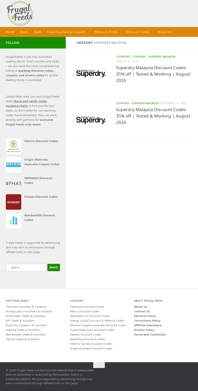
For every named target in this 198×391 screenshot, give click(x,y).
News (24, 32)
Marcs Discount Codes (85, 311)
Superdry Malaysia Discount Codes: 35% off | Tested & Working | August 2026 (153, 73)
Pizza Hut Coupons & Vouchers (26, 325)
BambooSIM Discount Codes (39, 217)
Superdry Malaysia (162, 56)
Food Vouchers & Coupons (66, 32)
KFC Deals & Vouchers (20, 320)
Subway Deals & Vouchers (23, 329)
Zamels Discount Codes (85, 334)
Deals (37, 32)
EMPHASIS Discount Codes (38, 180)
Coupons (139, 56)
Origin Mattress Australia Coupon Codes (41, 161)
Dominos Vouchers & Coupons (26, 306)
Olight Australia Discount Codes (91, 348)
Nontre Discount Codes (41, 141)
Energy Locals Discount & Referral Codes (97, 320)
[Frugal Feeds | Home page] (19, 13)
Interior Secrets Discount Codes (91, 343)
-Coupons (123, 56)
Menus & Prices (105, 32)
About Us (163, 32)
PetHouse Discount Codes (87, 306)
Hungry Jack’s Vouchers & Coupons (29, 311)
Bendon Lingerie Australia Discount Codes (98, 325)
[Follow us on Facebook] (57, 42)
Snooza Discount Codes (41, 196)
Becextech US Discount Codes (89, 316)
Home (10, 32)
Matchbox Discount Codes (87, 339)
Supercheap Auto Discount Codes (92, 329)
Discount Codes (136, 32)
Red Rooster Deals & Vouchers (26, 334)
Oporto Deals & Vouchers (23, 339)
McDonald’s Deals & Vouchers (26, 316)
